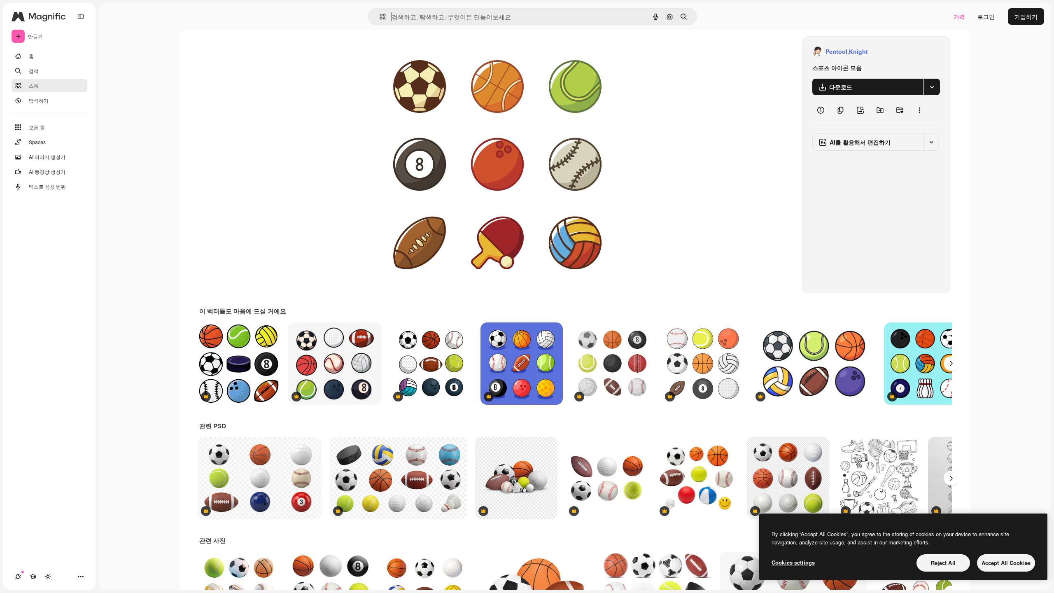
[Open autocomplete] (379, 17)
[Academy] (33, 576)
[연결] (18, 576)
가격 (959, 16)
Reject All (943, 563)
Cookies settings (793, 562)
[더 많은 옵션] (919, 110)
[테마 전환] (47, 576)
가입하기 (1026, 16)
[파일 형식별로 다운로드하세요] (931, 87)
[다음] (951, 363)
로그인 (986, 16)
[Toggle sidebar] (80, 16)
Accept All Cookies (1006, 563)
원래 (416, 51)
